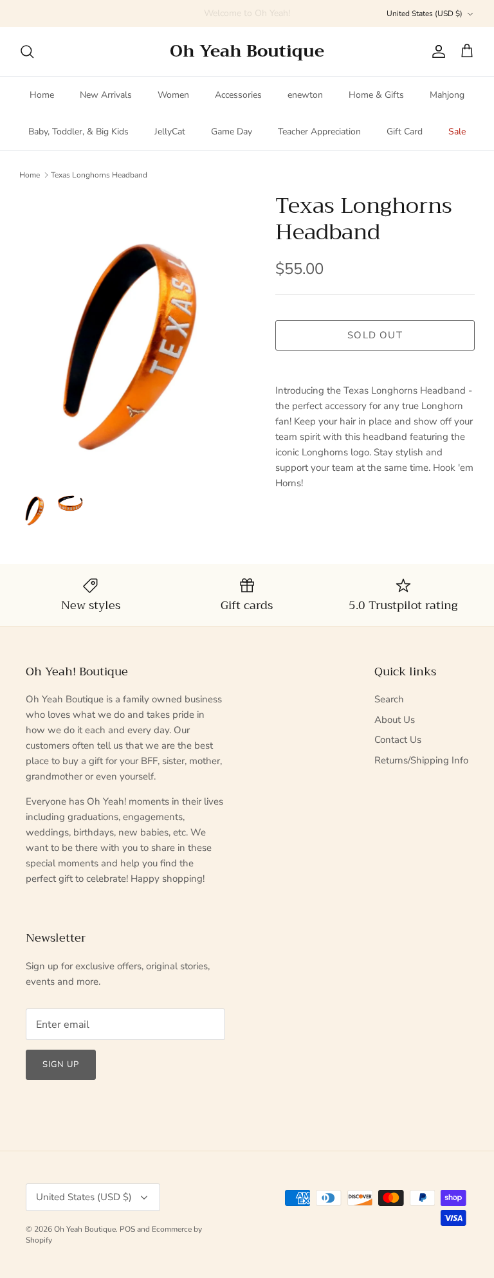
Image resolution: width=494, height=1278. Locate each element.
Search (389, 699)
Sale (457, 131)
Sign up (60, 1064)
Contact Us (397, 739)
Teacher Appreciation (319, 131)
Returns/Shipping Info (421, 760)
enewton (305, 95)
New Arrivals (106, 95)
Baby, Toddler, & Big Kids (78, 131)
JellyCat (169, 131)
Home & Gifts (376, 95)
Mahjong (447, 95)
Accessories (238, 95)
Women (173, 95)
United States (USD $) (424, 13)
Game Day (231, 131)
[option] (133, 334)
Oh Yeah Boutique (85, 1229)
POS (127, 1229)
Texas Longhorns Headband (99, 174)
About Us (394, 719)
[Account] (436, 51)
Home (42, 95)
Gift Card (405, 131)
